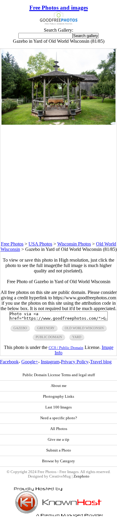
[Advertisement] (58, 183)
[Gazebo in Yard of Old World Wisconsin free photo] (59, 123)
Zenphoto (81, 476)
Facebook (9, 361)
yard (76, 337)
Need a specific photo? (58, 418)
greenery (46, 328)
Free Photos (12, 243)
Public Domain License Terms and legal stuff (58, 375)
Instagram (50, 361)
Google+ (29, 361)
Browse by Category (58, 461)
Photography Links (58, 396)
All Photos (58, 429)
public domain (49, 337)
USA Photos (40, 243)
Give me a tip (58, 439)
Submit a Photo (58, 450)
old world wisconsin (84, 328)
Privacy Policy (74, 361)
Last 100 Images (58, 407)
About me (59, 386)
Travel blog (101, 361)
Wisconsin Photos (74, 243)
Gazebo (20, 328)
